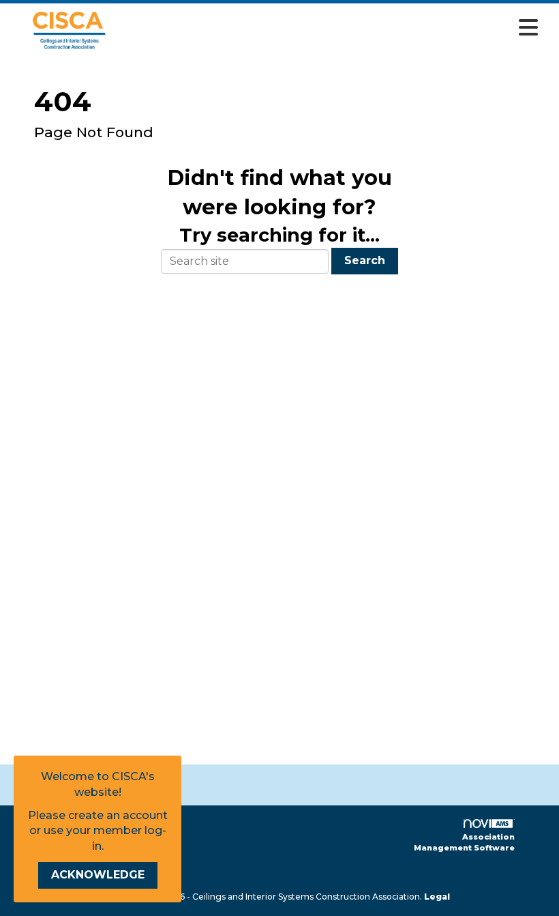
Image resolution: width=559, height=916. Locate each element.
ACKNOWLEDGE (98, 874)
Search (364, 260)
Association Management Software (464, 842)
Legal (437, 896)
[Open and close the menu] (337, 28)
